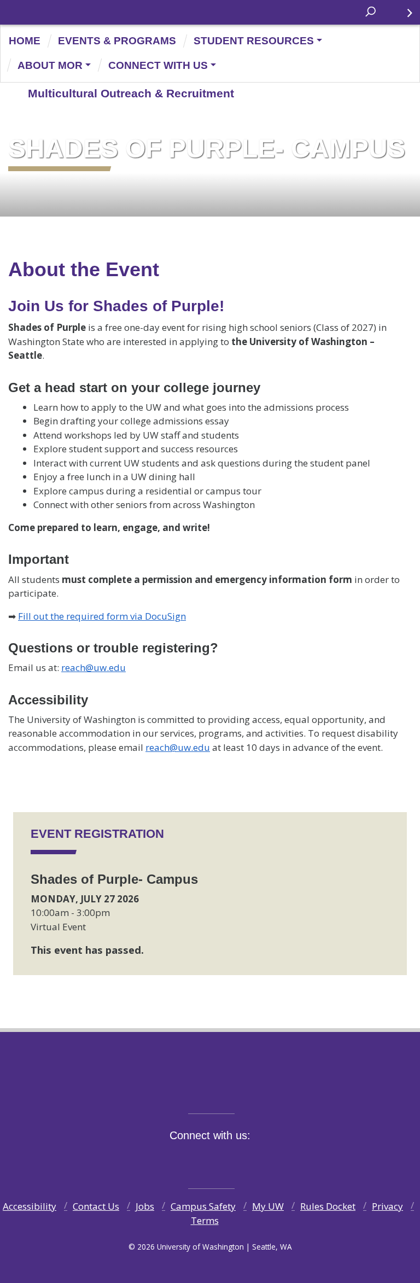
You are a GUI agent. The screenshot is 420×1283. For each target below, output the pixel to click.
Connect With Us (158, 65)
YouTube (233, 1159)
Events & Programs (117, 40)
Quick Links (406, 12)
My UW (268, 1206)
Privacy (387, 1206)
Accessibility (29, 1206)
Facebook (158, 1159)
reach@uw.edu (93, 667)
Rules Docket (327, 1206)
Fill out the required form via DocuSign (102, 616)
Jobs (145, 1206)
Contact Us (96, 1206)
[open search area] (371, 12)
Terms (205, 1220)
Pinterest (283, 1159)
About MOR (50, 65)
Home (24, 40)
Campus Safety (203, 1206)
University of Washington (23, 15)
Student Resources (254, 40)
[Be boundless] (210, 1088)
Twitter (183, 1159)
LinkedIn (258, 1159)
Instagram (208, 1159)
